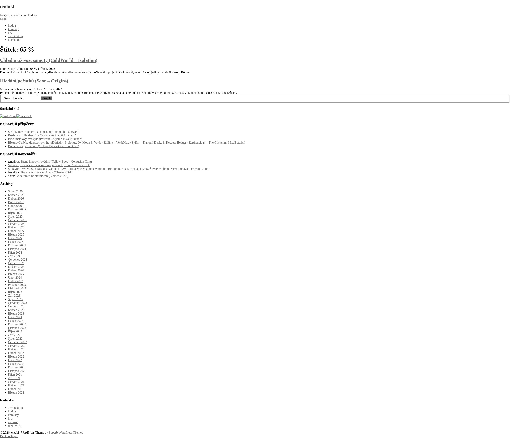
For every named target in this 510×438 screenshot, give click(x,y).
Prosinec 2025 (17, 209)
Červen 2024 (16, 263)
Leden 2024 (15, 281)
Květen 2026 (16, 195)
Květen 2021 (16, 385)
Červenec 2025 (17, 220)
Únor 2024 (15, 277)
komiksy (13, 29)
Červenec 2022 (17, 342)
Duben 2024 (16, 270)
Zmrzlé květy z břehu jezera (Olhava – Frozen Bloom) (176, 168)
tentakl (7, 6)
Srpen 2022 (15, 338)
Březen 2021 (16, 392)
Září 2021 (14, 378)
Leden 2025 (15, 241)
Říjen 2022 (15, 331)
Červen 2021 (16, 381)
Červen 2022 (16, 345)
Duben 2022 (16, 353)
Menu (3, 18)
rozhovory (14, 425)
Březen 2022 (16, 356)
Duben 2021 (16, 389)
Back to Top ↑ (9, 436)
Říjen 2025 (15, 213)
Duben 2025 (16, 231)
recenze (13, 422)
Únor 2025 (15, 238)
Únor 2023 (15, 317)
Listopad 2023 (17, 288)
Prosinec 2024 (17, 245)
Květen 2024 (16, 266)
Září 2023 (14, 295)
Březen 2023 (16, 313)
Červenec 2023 (17, 302)
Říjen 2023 (15, 292)
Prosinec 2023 (17, 284)
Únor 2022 (15, 360)
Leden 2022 (15, 363)
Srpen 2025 (15, 216)
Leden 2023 (15, 320)
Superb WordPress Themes (66, 432)
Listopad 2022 (17, 327)
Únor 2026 (15, 205)
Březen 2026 (16, 202)
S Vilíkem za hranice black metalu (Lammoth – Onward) (43, 131)
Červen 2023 (16, 306)
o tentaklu (14, 39)
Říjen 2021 (15, 374)
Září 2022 (14, 335)
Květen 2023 (16, 310)
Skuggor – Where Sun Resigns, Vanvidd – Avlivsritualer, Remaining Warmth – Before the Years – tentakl (74, 168)
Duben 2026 (16, 198)
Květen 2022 (16, 349)
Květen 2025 (16, 227)
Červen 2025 (16, 223)
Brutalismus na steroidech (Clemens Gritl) (47, 172)
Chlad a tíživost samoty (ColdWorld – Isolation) (48, 60)
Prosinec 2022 (17, 324)
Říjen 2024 (15, 252)
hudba (12, 25)
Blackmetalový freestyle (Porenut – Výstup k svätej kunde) (45, 139)
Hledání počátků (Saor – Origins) (34, 80)
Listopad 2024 (17, 249)
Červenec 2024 (17, 259)
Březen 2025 (16, 234)
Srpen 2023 (15, 299)
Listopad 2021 (17, 371)
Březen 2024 (16, 274)
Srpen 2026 (15, 191)
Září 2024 (14, 256)
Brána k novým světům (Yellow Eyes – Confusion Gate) (43, 146)
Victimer (13, 165)
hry (10, 32)
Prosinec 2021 (17, 367)
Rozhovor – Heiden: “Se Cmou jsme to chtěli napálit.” (42, 135)
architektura (15, 36)
